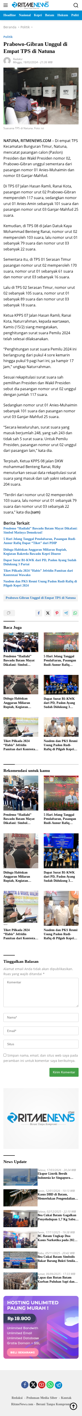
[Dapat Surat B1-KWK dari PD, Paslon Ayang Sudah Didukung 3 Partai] (61, 685)
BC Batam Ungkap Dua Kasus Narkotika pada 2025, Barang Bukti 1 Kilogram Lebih (57, 1238)
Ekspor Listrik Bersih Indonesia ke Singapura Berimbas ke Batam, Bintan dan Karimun (57, 1176)
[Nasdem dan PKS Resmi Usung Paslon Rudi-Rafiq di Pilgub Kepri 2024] (61, 727)
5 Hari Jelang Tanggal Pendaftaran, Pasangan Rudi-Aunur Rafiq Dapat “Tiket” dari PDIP (39, 541)
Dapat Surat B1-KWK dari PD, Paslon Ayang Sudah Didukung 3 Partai (39, 562)
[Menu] (6, 5)
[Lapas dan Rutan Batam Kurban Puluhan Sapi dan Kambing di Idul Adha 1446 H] (20, 1281)
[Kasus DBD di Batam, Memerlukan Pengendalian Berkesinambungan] (20, 1197)
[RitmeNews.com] (30, 5)
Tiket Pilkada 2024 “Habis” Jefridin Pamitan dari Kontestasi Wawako (38, 572)
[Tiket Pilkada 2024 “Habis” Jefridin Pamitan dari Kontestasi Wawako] (20, 727)
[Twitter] (33, 1385)
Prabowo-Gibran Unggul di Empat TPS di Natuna (41, 598)
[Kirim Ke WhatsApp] (75, 613)
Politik (8, 37)
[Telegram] (58, 1385)
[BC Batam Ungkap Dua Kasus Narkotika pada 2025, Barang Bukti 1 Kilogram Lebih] (20, 1239)
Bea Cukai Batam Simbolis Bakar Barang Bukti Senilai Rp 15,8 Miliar (57, 1259)
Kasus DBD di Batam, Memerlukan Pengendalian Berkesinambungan (56, 1197)
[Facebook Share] (38, 613)
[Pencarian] (76, 5)
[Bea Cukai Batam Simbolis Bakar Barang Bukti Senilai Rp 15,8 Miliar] (20, 1260)
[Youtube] (41, 1385)
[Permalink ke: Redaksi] (7, 60)
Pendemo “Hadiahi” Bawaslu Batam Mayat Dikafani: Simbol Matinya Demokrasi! (40, 530)
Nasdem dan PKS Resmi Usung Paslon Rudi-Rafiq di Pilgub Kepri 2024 (40, 583)
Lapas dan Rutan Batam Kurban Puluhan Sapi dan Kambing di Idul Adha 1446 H (57, 1280)
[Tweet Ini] (47, 613)
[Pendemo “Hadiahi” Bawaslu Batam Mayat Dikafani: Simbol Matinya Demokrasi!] (20, 642)
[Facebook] (24, 1385)
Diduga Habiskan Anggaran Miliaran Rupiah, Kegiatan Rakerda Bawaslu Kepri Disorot (35, 551)
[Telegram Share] (66, 613)
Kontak (66, 1398)
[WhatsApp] (50, 1385)
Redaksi (17, 59)
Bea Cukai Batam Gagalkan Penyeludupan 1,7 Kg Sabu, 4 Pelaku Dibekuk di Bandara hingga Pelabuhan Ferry (57, 1217)
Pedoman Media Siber (41, 1398)
